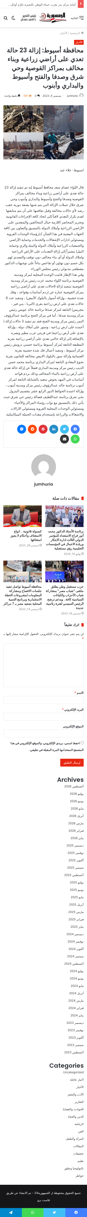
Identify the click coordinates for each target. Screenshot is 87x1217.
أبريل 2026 (76, 816)
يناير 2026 (77, 838)
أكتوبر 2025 (76, 860)
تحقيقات (78, 1153)
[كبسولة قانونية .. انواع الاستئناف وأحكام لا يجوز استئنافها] (22, 516)
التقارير (79, 1101)
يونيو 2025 (77, 889)
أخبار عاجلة (77, 1079)
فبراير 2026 (76, 830)
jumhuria (72, 95)
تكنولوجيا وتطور (74, 1168)
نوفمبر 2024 (76, 941)
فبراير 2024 (76, 1008)
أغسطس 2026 (74, 786)
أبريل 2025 (76, 904)
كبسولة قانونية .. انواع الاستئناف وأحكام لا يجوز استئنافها (26, 535)
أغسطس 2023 (74, 1052)
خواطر (80, 1175)
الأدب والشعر (76, 1094)
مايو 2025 (77, 897)
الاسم (79, 692)
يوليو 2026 (77, 793)
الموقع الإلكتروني (73, 726)
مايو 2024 (77, 986)
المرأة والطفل (75, 1138)
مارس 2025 (76, 912)
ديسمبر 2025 (75, 845)
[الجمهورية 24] (43, 17)
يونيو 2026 (77, 801)
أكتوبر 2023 (76, 1037)
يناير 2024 (77, 1015)
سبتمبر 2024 (75, 956)
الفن (81, 1131)
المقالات (78, 1146)
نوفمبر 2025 (76, 853)
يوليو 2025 (77, 882)
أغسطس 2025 (74, 875)
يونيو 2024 (77, 978)
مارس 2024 (76, 1000)
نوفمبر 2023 (76, 1030)
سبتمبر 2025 (75, 867)
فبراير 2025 (76, 919)
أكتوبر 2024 (76, 949)
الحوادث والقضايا (73, 1109)
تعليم (81, 1161)
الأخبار (63, 33)
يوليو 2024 (77, 971)
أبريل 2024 (76, 993)
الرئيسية (75, 33)
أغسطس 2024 (74, 963)
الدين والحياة (76, 1116)
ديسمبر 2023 (75, 1022)
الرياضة (79, 1124)
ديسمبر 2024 (75, 934)
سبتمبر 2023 (75, 1045)
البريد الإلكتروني (73, 709)
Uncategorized (73, 1072)
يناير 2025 (77, 926)
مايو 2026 (77, 808)
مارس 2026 (76, 823)
